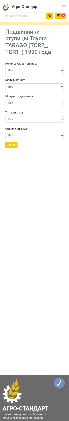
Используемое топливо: (21, 63)
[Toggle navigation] (63, 6)
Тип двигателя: (15, 112)
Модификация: (15, 80)
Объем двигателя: (17, 128)
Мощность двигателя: (19, 96)
